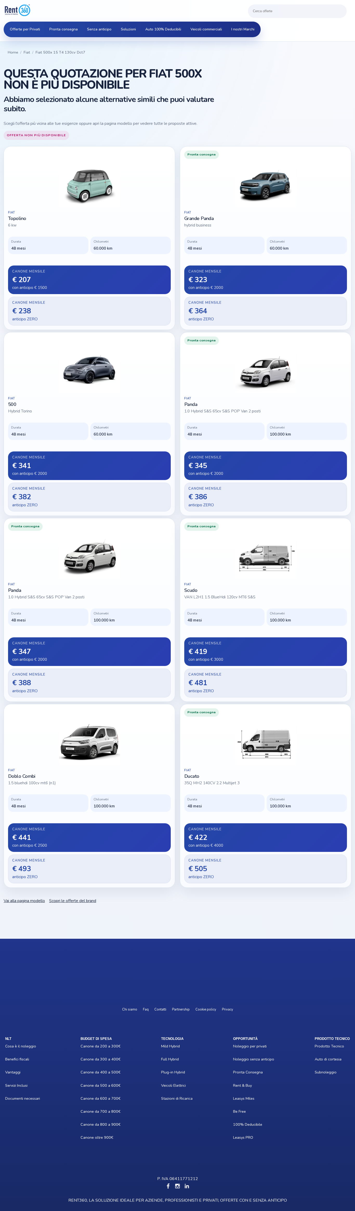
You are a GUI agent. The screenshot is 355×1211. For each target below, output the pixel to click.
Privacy (227, 1009)
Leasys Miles (237, 1098)
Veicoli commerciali (206, 29)
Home (13, 52)
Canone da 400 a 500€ (85, 1072)
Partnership (181, 1009)
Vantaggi (8, 1072)
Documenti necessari (8, 1098)
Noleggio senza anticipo (237, 1059)
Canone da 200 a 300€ (85, 1046)
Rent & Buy (237, 1085)
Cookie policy (205, 1009)
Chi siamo (129, 1009)
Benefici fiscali (8, 1059)
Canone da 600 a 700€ (85, 1098)
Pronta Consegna (237, 1072)
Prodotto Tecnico (318, 1046)
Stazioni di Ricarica (164, 1098)
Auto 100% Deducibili (163, 29)
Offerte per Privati (25, 29)
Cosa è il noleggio (8, 1046)
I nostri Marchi (242, 29)
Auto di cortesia (318, 1059)
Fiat (26, 52)
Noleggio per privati (237, 1046)
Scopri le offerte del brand (72, 901)
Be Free (237, 1111)
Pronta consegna (63, 29)
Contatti (160, 1009)
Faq (146, 1009)
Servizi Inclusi (8, 1085)
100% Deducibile (237, 1124)
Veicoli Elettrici (164, 1085)
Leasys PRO (237, 1137)
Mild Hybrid (164, 1046)
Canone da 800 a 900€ (85, 1124)
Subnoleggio (318, 1072)
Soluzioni (128, 29)
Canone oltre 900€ (85, 1137)
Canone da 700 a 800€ (85, 1111)
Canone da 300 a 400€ (85, 1059)
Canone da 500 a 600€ (85, 1085)
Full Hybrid (164, 1059)
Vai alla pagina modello (24, 901)
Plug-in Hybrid (164, 1072)
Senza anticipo (99, 29)
